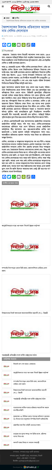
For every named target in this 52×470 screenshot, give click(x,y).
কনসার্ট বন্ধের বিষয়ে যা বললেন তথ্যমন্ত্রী (26, 442)
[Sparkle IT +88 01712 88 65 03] (31, 467)
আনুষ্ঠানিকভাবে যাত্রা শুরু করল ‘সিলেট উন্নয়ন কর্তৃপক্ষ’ (21, 226)
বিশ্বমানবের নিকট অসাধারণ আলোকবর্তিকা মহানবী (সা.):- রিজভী (25, 313)
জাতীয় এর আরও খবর (10, 183)
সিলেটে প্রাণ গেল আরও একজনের (24, 364)
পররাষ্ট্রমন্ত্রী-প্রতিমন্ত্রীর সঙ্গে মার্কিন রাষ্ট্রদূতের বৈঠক (19, 355)
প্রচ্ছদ (7, 18)
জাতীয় (16, 18)
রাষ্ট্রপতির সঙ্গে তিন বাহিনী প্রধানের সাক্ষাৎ (27, 425)
